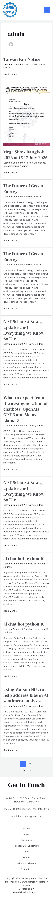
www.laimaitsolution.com (26, 892)
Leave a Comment (13, 64)
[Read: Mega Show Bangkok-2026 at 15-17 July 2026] (26, 115)
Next (26, 770)
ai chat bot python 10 (23, 559)
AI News (30, 344)
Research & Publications (26, 846)
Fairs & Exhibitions (35, 64)
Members (26, 840)
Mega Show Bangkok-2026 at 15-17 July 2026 (25, 155)
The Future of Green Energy (23, 188)
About (26, 834)
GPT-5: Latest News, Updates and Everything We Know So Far (23, 330)
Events (26, 857)
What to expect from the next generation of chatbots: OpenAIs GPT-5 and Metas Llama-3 (25, 409)
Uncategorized (11, 166)
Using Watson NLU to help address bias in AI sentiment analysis (25, 695)
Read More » (10, 74)
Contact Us (27, 869)
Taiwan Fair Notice (21, 59)
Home (26, 828)
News (29, 196)
